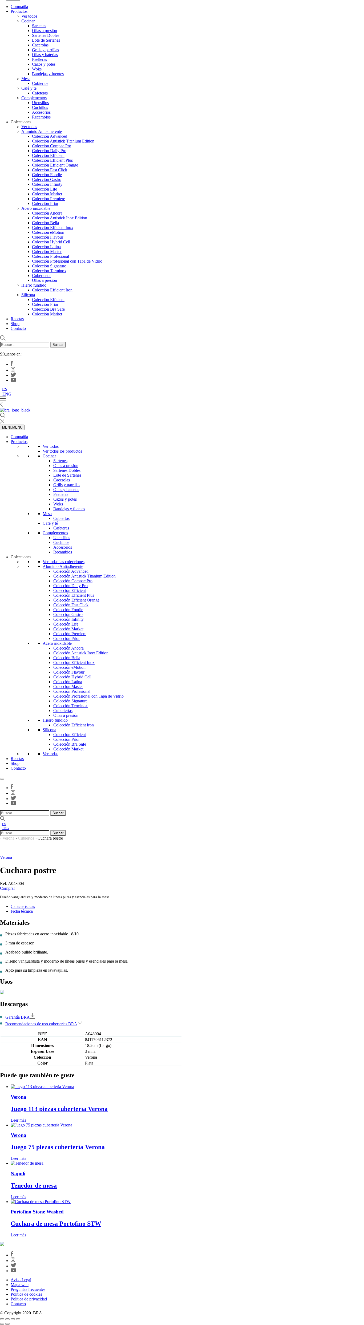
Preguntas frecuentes (28, 1289)
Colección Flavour (47, 237)
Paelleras (39, 59)
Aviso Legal (21, 1279)
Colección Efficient (48, 155)
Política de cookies (26, 1294)
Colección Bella (45, 222)
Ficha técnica (22, 911)
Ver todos (29, 16)
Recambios (41, 117)
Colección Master (47, 251)
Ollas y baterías (45, 54)
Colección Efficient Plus (52, 160)
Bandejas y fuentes (48, 74)
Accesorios (41, 112)
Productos (19, 11)
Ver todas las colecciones (63, 561)
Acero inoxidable (35, 208)
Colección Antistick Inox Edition (59, 218)
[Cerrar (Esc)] (18, 1319)
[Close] (2, 779)
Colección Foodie (47, 174)
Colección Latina (46, 246)
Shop (15, 323)
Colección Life (44, 189)
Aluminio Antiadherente (41, 131)
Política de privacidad (29, 1299)
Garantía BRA (17, 1017)
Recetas (17, 319)
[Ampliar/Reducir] (2, 1319)
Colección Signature (49, 266)
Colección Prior (45, 203)
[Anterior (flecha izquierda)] (2, 1324)
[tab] (187, 906)
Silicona (28, 294)
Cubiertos (40, 83)
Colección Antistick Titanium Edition (63, 141)
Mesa (25, 78)
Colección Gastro (46, 179)
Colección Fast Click (49, 170)
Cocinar (28, 21)
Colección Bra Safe (48, 309)
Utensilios (40, 102)
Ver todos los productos (62, 451)
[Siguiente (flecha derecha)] (7, 1324)
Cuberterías (41, 275)
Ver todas (29, 126)
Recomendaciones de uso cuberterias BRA (41, 1024)
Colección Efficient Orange (55, 165)
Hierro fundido (33, 285)
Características (23, 906)
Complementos (34, 98)
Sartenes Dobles (45, 35)
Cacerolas (40, 45)
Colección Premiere (48, 198)
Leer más (18, 1120)
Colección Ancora (47, 213)
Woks (37, 69)
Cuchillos (40, 107)
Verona (8, 838)
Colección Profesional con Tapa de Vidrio (67, 261)
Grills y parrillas (45, 50)
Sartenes (39, 25)
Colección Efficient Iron (52, 290)
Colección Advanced (49, 136)
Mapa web (20, 1284)
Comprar (8, 888)
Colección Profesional (50, 256)
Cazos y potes (43, 64)
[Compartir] (13, 1319)
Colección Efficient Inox (52, 227)
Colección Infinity (47, 184)
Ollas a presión (44, 30)
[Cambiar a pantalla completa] (7, 1319)
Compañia (19, 6)
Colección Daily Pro (49, 150)
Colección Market (47, 194)
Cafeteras (40, 93)
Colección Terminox (49, 270)
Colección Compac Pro (51, 146)
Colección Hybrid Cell (51, 242)
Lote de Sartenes (46, 40)
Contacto (18, 328)
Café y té (29, 88)
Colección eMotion (48, 232)
